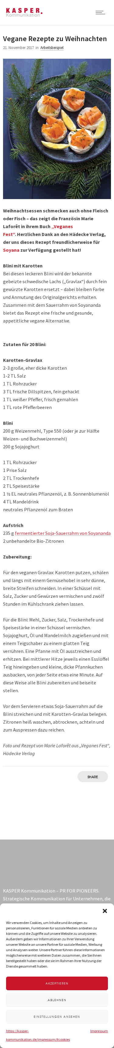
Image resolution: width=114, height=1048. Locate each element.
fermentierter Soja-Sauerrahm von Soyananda (63, 533)
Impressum (99, 1031)
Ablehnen (57, 1000)
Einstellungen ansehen (57, 1017)
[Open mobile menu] (102, 12)
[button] (105, 911)
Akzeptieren (57, 983)
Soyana (11, 250)
